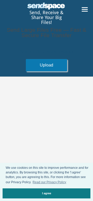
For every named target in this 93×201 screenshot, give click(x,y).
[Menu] (85, 10)
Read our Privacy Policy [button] (49, 182)
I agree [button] (46, 193)
